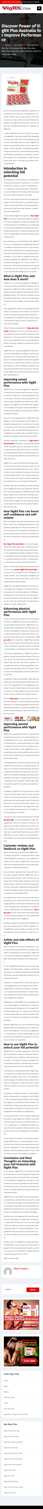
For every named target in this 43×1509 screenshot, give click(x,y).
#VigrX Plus (37, 51)
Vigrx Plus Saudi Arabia (13, 1453)
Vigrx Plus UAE (10, 1470)
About (6, 1392)
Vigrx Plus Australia (12, 1431)
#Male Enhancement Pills (10, 51)
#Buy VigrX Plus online (27, 48)
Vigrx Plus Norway (11, 1448)
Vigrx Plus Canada (11, 1436)
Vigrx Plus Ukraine (11, 1481)
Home (6, 1381)
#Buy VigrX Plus (32, 45)
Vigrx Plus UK (9, 1476)
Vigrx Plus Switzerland (13, 1465)
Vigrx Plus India (10, 1493)
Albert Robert (20, 1268)
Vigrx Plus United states (13, 1487)
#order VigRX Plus (26, 51)
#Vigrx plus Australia (9, 54)
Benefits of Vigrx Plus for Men (16, 1414)
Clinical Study (9, 1397)
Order (6, 1403)
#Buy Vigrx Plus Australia (10, 48)
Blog (5, 1386)
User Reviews (9, 1409)
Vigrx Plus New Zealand (13, 1442)
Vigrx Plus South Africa (13, 1459)
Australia (8, 45)
